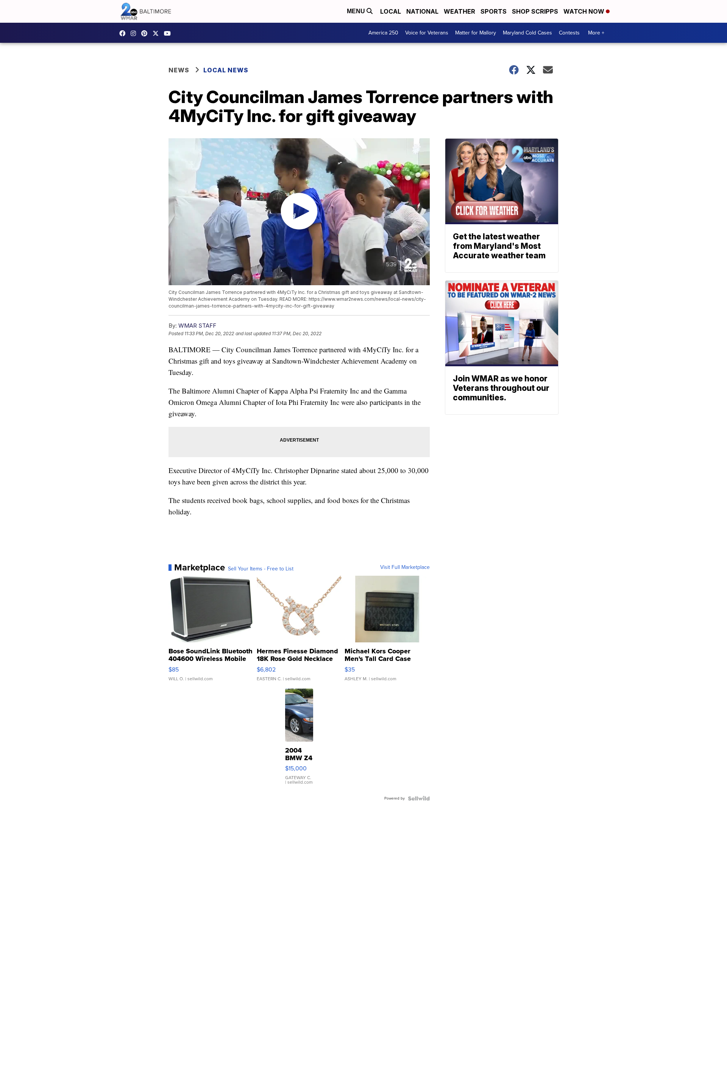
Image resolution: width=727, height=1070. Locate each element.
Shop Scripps (535, 11)
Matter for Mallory (475, 33)
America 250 (383, 33)
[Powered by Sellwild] (419, 798)
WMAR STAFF (197, 325)
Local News (225, 70)
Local (390, 11)
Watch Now (584, 11)
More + (596, 33)
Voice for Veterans (426, 33)
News (178, 70)
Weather (459, 11)
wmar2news (135, 33)
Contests (569, 33)
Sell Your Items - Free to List (260, 569)
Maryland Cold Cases (527, 33)
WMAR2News (146, 33)
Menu (357, 11)
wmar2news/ (124, 33)
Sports (494, 11)
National (422, 11)
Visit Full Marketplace (405, 567)
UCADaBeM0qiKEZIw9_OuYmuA (169, 33)
